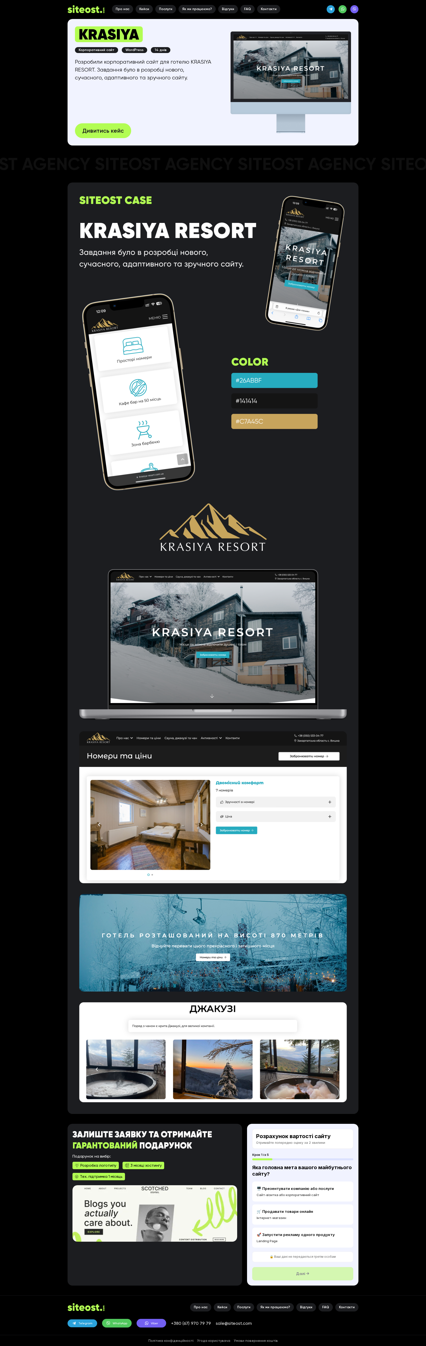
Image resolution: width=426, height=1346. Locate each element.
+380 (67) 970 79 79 (191, 1323)
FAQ (247, 9)
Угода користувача (213, 1341)
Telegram (85, 1323)
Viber (154, 1323)
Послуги (165, 9)
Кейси (144, 9)
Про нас (122, 9)
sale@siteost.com (234, 1323)
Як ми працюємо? (197, 9)
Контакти (269, 9)
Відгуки (228, 9)
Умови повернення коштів (256, 1341)
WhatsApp (120, 1323)
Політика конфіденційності (171, 1341)
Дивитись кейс (103, 130)
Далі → (302, 1273)
